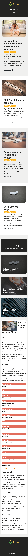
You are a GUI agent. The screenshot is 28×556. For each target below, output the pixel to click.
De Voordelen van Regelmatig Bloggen (13, 155)
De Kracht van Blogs (11, 208)
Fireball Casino (5, 405)
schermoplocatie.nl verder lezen (9, 460)
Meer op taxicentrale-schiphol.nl (9, 454)
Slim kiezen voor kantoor (8, 398)
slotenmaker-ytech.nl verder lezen (10, 442)
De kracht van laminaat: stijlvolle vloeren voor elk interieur (13, 45)
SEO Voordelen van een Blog (14, 101)
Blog (10, 550)
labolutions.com (6, 465)
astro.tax (4, 386)
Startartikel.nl (5, 429)
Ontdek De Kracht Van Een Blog (13, 289)
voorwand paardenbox (7, 430)
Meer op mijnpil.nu (6, 392)
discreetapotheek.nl (7, 417)
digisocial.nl (5, 436)
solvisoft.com (5, 423)
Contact (16, 550)
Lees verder (7, 70)
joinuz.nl (4, 411)
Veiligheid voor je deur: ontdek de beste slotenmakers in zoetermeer (14, 310)
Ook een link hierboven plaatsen (14, 469)
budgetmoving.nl (6, 448)
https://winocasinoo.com (8, 403)
